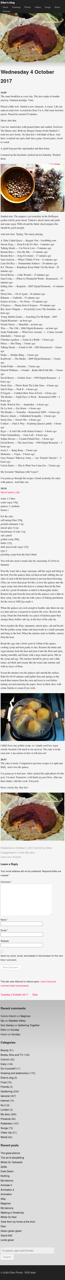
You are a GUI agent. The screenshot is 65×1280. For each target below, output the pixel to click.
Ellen (49, 848)
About (57, 7)
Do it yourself (8, 1068)
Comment (6, 881)
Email (4, 930)
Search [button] (7, 1257)
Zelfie (4, 1167)
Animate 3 (6, 1185)
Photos (27, 7)
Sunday (15, 1029)
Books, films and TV (12, 1055)
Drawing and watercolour (15, 1073)
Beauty (5, 1050)
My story (30, 852)
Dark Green (7, 1171)
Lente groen (7, 1240)
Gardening (6, 1091)
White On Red (8, 1217)
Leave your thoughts (11, 856)
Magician (25, 1016)
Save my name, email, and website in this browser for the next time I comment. (32, 957)
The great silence (10, 1153)
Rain (3, 1226)
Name (4, 919)
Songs (47, 7)
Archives (6, 11)
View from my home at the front (18, 1221)
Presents (6, 1119)
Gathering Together (29, 1025)
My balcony (7, 1180)
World (4, 1137)
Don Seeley (7, 1025)
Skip (3, 1199)
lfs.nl (3, 1105)
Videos (38, 7)
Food (21, 852)
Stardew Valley (17, 1020)
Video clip (6, 1132)
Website (5, 940)
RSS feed (30, 1272)
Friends (5, 1087)
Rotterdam (6, 1123)
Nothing (5, 1176)
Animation (6, 1194)
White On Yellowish (12, 1162)
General (5, 1096)
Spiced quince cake (10, 492)
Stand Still (6, 1235)
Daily (3, 1064)
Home (5, 7)
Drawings (16, 7)
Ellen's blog (8, 2)
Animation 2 (7, 1189)
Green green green (11, 1231)
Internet (5, 1100)
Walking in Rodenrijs (12, 1212)
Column (5, 1059)
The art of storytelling (12, 1157)
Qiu (3, 1020)
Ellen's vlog (7, 1077)
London (5, 1109)
